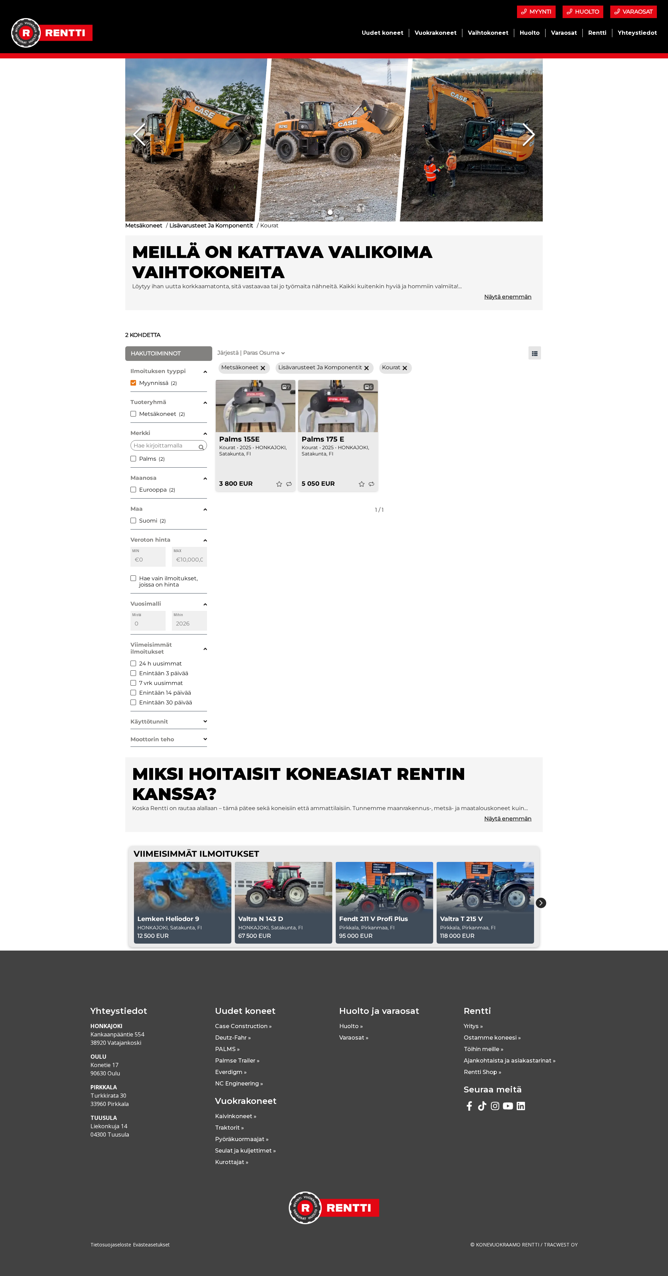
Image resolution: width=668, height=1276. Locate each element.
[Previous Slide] (139, 134)
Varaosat (564, 33)
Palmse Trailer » (237, 1060)
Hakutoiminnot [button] (156, 353)
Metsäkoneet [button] (240, 367)
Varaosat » (353, 1037)
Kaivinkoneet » (235, 1116)
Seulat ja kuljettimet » (245, 1150)
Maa (136, 509)
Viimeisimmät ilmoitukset (151, 648)
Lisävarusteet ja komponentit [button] (320, 367)
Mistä (136, 615)
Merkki (140, 433)
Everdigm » (231, 1072)
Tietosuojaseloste (110, 1244)
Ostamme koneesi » (492, 1037)
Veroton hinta (150, 539)
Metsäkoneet (143, 225)
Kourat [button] (391, 367)
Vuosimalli (145, 603)
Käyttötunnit (149, 721)
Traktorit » (229, 1127)
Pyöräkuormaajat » (242, 1139)
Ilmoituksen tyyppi (158, 371)
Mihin (178, 615)
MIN (135, 551)
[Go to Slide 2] (338, 212)
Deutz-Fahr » (233, 1037)
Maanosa (143, 478)
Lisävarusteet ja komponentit (211, 225)
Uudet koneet (382, 33)
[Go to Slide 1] (330, 212)
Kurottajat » (231, 1162)
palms (147, 458)
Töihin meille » (483, 1049)
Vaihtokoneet (488, 33)
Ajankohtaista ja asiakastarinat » (510, 1060)
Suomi (148, 520)
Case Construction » (243, 1026)
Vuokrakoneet (435, 33)
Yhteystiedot (637, 33)
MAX (177, 551)
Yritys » (473, 1026)
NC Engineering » (239, 1083)
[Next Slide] (529, 134)
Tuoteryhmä (148, 402)
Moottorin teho (152, 739)
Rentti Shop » (482, 1072)
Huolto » (351, 1026)
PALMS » (227, 1049)
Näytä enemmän (508, 296)
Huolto (530, 33)
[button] (334, 134)
